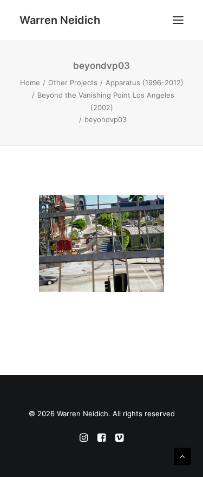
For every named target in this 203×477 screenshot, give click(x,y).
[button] (178, 20)
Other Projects (72, 82)
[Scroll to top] (182, 455)
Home (30, 82)
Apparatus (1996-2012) (145, 82)
